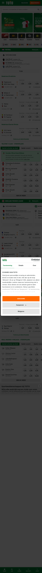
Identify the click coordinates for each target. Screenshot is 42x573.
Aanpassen (20, 305)
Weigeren (21, 311)
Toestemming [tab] (7, 265)
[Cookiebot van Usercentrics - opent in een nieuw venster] (31, 260)
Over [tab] (34, 265)
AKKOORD (21, 298)
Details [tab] (21, 265)
